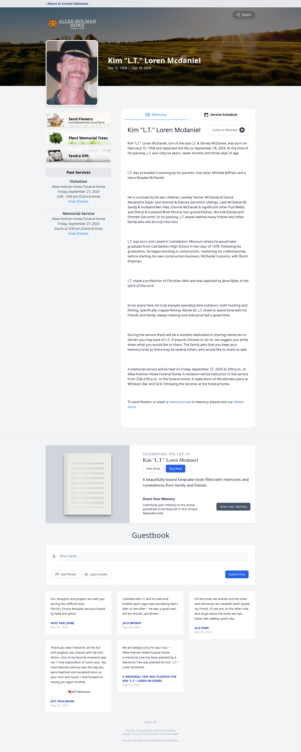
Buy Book (175, 468)
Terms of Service (161, 734)
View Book (153, 468)
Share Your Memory (233, 506)
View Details (78, 201)
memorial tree (180, 402)
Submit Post (237, 574)
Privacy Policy (139, 734)
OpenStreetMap (155, 740)
